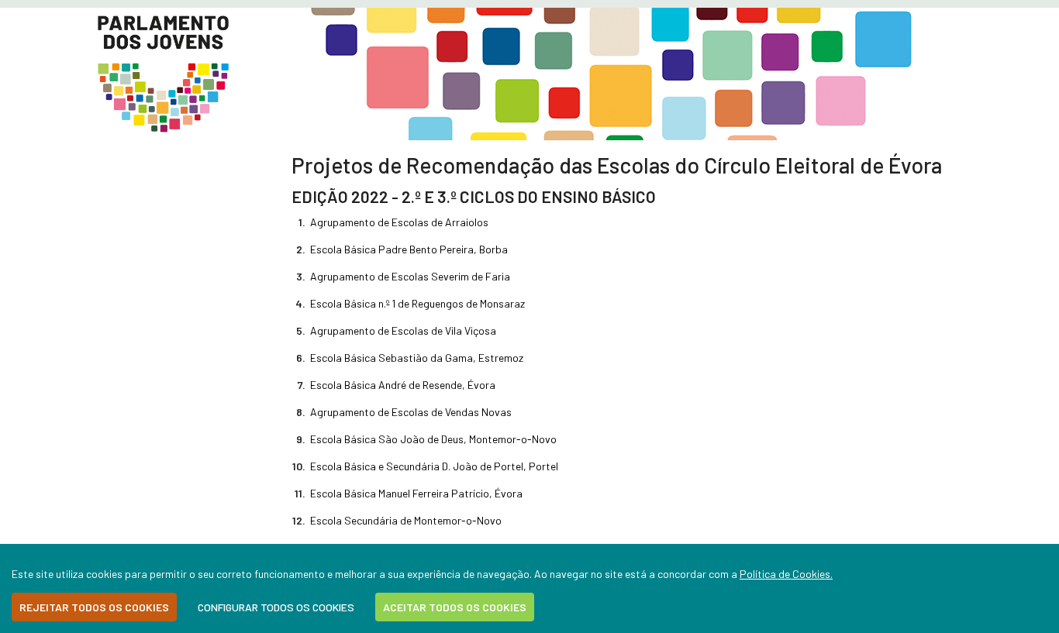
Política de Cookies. (786, 573)
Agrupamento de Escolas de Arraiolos (399, 222)
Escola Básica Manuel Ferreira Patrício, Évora (416, 493)
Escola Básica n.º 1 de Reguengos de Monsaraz (417, 303)
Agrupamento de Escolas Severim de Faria (410, 276)
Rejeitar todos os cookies (94, 607)
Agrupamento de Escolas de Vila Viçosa (403, 330)
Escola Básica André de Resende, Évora (402, 384)
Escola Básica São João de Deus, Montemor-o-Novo (433, 439)
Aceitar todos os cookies (454, 607)
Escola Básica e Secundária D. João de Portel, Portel (434, 466)
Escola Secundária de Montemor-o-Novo (406, 520)
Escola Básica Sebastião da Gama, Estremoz (416, 357)
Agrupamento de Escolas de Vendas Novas (411, 411)
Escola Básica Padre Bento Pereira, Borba (409, 249)
